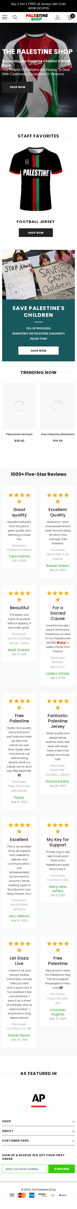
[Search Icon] (15, 17)
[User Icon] (57, 17)
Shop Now (17, 87)
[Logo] (37, 17)
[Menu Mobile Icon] (4, 17)
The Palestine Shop (43, 1189)
